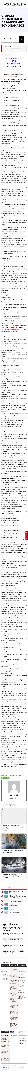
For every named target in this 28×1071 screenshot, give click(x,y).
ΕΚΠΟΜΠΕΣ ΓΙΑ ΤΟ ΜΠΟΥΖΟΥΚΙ (5, 1042)
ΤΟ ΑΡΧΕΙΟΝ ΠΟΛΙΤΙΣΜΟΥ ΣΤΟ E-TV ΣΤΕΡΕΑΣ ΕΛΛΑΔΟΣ (13, 993)
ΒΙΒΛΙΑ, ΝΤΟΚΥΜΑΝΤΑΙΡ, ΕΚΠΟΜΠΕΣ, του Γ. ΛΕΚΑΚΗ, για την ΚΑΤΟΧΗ (22, 997)
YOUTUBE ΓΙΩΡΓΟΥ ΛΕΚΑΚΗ (14, 981)
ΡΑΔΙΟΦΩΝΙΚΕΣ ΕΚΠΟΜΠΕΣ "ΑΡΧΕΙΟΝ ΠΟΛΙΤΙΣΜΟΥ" (4, 1037)
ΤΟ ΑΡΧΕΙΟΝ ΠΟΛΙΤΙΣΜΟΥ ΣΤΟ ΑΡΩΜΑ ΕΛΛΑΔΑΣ (13, 976)
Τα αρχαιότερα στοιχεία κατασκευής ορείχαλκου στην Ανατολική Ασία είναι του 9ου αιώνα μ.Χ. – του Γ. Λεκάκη (13, 951)
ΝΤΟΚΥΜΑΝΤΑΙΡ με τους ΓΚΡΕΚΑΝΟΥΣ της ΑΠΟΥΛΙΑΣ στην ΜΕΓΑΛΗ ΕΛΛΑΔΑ (14, 1019)
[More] (21, 39)
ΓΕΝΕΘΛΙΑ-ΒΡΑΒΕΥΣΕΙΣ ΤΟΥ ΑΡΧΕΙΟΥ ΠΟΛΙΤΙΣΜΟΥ (21, 980)
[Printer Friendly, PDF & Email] (5, 778)
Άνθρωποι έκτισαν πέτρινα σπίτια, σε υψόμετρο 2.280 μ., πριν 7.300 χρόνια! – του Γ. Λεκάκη (13, 939)
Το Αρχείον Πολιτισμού (21, 1042)
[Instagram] (20, 1034)
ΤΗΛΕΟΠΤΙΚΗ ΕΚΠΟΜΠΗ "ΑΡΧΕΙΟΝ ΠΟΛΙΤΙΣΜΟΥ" (13, 999)
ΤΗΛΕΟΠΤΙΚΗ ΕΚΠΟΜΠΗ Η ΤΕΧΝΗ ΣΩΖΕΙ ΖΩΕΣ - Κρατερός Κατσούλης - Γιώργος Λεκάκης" (14, 1012)
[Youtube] (22, 1034)
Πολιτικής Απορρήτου (22, 1040)
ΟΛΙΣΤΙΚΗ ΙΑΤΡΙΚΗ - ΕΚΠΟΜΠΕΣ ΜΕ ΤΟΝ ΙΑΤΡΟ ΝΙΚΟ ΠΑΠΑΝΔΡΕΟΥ (5, 1050)
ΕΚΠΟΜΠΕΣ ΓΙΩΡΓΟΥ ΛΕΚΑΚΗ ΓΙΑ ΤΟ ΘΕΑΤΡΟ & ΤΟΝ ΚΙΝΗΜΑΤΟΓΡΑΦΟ (13, 1026)
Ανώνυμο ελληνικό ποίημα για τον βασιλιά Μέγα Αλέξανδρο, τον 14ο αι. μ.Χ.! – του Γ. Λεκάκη (13, 945)
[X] (21, 1034)
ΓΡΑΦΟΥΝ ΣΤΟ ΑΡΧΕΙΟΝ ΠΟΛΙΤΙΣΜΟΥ (21, 991)
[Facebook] (19, 1034)
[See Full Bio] (17, 798)
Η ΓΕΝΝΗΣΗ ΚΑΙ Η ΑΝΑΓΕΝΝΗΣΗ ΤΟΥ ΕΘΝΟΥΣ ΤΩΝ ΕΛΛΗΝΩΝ (14, 1005)
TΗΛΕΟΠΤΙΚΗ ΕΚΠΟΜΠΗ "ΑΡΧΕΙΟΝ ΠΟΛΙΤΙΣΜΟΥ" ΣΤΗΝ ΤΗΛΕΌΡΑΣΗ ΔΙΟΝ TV (14, 986)
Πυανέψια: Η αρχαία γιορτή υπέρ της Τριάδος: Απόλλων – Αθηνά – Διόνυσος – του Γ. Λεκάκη (14, 929)
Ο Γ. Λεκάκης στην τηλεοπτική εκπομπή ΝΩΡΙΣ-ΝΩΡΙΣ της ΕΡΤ (13, 971)
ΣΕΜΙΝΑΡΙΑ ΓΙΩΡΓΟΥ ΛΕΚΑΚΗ (22, 976)
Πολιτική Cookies (22, 1038)
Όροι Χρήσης (21, 1036)
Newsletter (26, 535)
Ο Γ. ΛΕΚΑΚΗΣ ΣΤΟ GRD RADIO (5, 1055)
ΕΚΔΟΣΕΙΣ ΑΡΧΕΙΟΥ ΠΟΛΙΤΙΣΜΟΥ (22, 973)
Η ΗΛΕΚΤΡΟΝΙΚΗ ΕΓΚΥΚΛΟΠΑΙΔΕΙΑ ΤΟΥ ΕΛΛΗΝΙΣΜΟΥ (14, 6)
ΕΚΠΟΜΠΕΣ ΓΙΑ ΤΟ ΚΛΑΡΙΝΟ (5, 1046)
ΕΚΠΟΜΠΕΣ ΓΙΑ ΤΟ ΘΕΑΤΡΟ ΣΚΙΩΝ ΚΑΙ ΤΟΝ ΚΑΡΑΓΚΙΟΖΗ (5, 1059)
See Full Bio (13, 798)
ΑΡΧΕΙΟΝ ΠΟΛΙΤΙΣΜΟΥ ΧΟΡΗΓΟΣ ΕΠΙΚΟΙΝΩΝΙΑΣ (21, 986)
